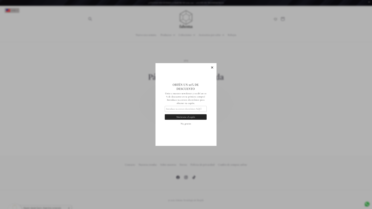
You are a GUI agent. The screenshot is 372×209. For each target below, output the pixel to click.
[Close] (212, 67)
